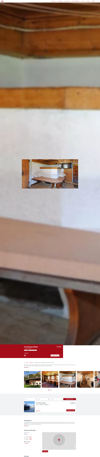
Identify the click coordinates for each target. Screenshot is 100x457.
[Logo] (2, 1)
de (92, 1)
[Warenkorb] (98, 1)
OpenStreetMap (71, 449)
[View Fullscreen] (75, 447)
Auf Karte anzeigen (28, 348)
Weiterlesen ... (26, 367)
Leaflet (68, 449)
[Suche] (95, 1)
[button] (32, 379)
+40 (97, 343)
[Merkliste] (97, 1)
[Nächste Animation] (98, 174)
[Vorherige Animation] (2, 174)
